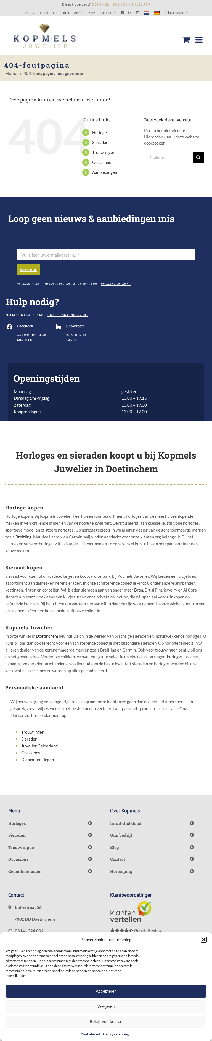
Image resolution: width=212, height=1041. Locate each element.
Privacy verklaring (116, 1034)
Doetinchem (47, 636)
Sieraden (100, 142)
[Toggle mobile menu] (199, 40)
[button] (203, 939)
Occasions (101, 162)
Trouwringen (103, 152)
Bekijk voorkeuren (106, 1021)
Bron (138, 589)
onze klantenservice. (67, 315)
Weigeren (106, 1006)
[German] (157, 12)
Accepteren (106, 991)
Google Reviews (148, 930)
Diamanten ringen (37, 759)
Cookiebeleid (90, 1034)
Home (11, 73)
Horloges (100, 132)
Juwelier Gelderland (39, 745)
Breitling (23, 536)
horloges (175, 656)
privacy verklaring (116, 284)
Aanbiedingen (104, 172)
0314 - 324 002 (29, 930)
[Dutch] (147, 12)
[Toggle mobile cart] (186, 40)
